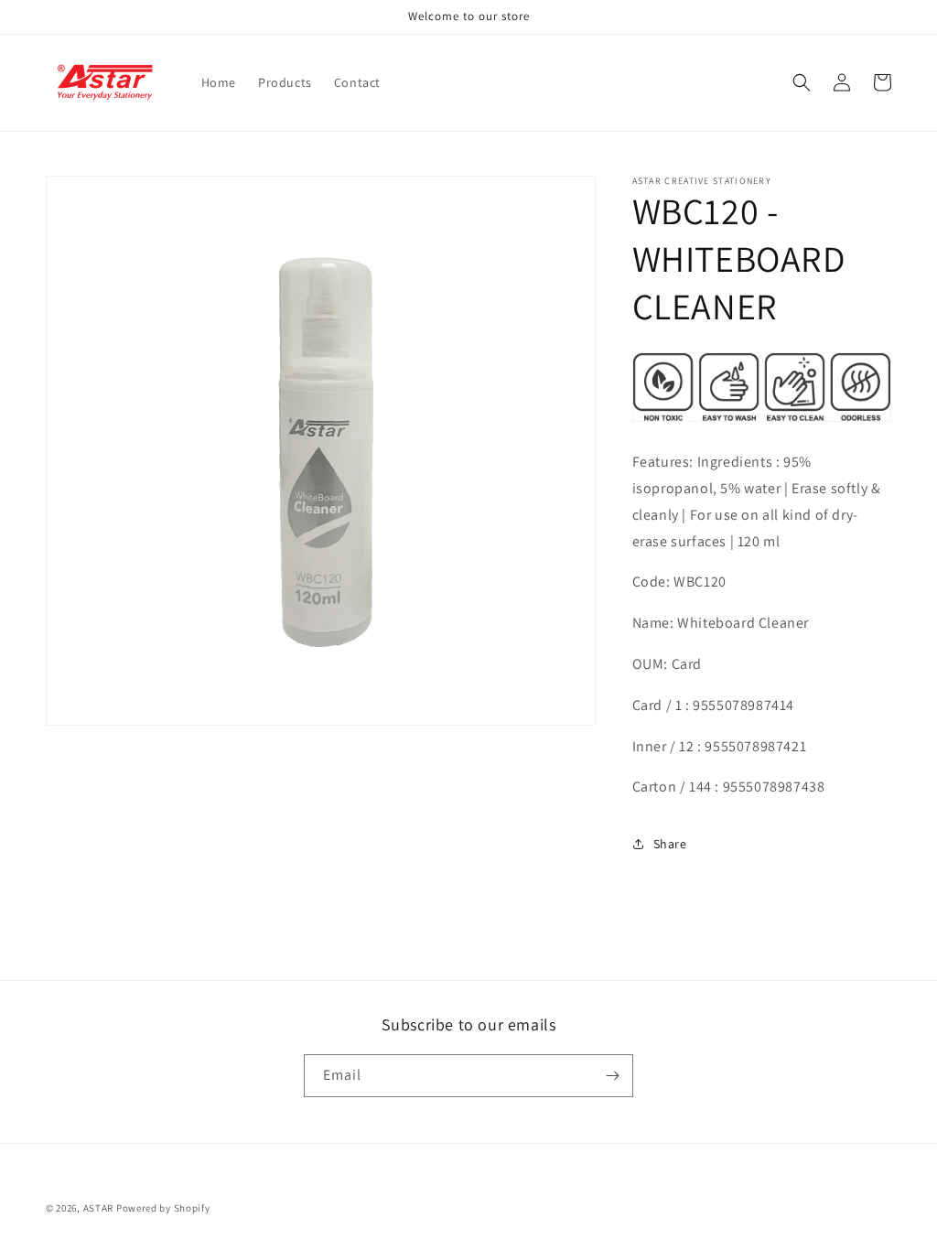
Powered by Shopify (163, 1208)
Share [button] (670, 843)
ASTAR (98, 1208)
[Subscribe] (612, 1075)
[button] (801, 82)
